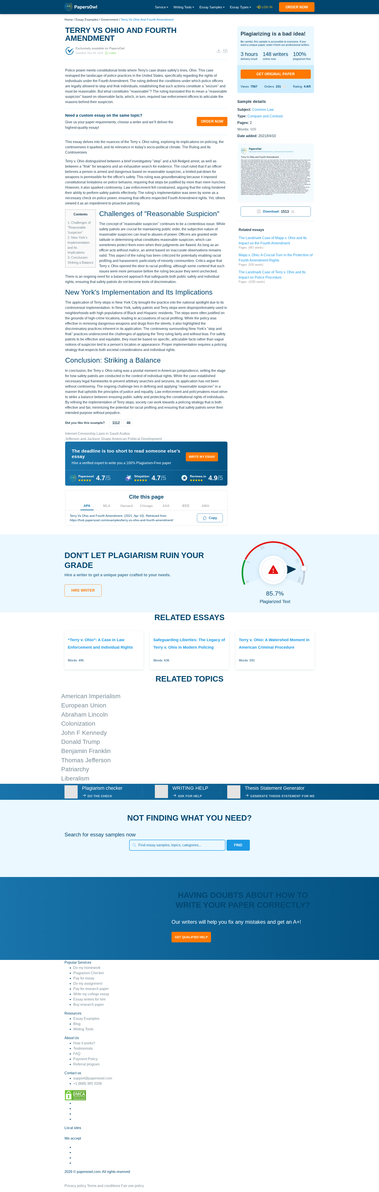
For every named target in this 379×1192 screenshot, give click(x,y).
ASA (166, 506)
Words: (246, 129)
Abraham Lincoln (84, 714)
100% (299, 54)
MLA (106, 506)
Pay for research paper (91, 989)
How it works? (84, 1043)
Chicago (146, 506)
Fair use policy (132, 1186)
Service (160, 7)
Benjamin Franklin (86, 751)
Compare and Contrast (265, 116)
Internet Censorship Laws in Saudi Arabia (97, 433)
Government (109, 19)
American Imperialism (90, 696)
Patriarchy (75, 769)
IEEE (186, 506)
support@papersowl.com (92, 1078)
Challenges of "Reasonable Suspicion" (79, 227)
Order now (297, 7)
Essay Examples (86, 19)
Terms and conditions (103, 1186)
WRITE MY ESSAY (202, 456)
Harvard (126, 506)
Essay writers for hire (89, 999)
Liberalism (75, 778)
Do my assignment (87, 983)
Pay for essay (83, 978)
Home (68, 19)
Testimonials (83, 1048)
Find (238, 845)
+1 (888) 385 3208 (87, 1083)
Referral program (86, 1064)
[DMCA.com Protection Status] (75, 1095)
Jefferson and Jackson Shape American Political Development (113, 439)
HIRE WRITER (83, 590)
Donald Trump (80, 741)
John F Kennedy (84, 732)
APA (87, 506)
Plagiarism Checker (88, 973)
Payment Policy (85, 1059)
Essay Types (239, 7)
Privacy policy (75, 1186)
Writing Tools (182, 7)
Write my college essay (91, 994)
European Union (83, 705)
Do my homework (86, 968)
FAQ (76, 1054)
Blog (76, 1024)
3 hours (249, 54)
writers (275, 54)
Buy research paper (88, 1004)
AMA (205, 506)
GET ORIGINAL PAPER (275, 74)
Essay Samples (210, 7)
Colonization (78, 723)
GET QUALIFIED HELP (191, 937)
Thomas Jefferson (86, 760)
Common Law (263, 109)
